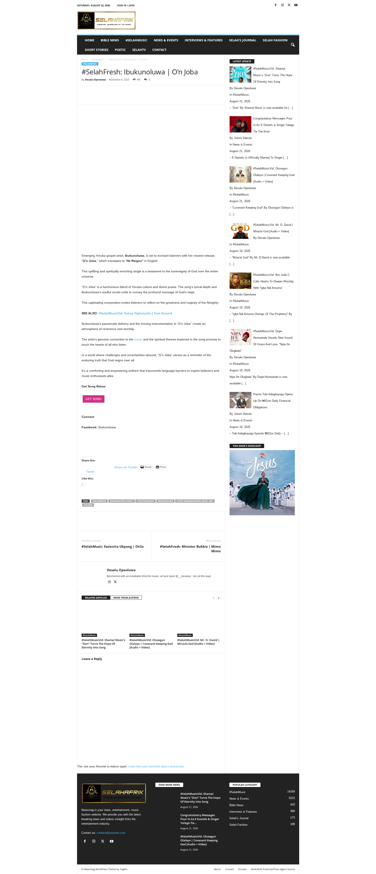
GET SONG (94, 399)
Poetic (120, 50)
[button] (292, 45)
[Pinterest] (131, 98)
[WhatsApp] (141, 98)
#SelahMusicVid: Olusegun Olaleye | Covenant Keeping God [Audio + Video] (151, 643)
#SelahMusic (136, 40)
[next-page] (219, 598)
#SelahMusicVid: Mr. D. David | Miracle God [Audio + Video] (198, 642)
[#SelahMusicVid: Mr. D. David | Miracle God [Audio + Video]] (199, 620)
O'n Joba (88, 505)
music (138, 339)
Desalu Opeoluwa (95, 79)
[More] (181, 98)
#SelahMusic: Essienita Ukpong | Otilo (113, 546)
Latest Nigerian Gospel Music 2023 (195, 501)
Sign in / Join (125, 5)
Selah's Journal (238, 818)
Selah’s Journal (242, 40)
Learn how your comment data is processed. (156, 766)
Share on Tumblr (125, 467)
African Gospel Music (121, 501)
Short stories (96, 50)
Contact (159, 50)
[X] (289, 5)
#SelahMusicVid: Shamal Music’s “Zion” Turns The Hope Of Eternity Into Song (103, 643)
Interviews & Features (204, 40)
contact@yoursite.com (111, 832)
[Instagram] (282, 5)
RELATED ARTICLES (96, 597)
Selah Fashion (275, 40)
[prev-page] (213, 598)
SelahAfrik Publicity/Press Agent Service (273, 869)
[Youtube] (296, 5)
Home (89, 40)
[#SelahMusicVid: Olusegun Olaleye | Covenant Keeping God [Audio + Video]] (151, 620)
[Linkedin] (151, 98)
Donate (242, 869)
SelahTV (139, 50)
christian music (145, 501)
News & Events (166, 40)
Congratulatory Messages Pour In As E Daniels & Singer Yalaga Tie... (199, 819)
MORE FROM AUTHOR (126, 597)
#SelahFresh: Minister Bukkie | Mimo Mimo (190, 548)
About (217, 869)
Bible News (110, 40)
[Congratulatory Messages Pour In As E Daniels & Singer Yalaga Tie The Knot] (166, 821)
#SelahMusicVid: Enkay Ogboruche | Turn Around (135, 313)
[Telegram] (171, 98)
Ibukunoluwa (165, 501)
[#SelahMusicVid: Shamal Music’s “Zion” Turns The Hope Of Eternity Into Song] (103, 620)
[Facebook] (275, 5)
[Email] (161, 98)
